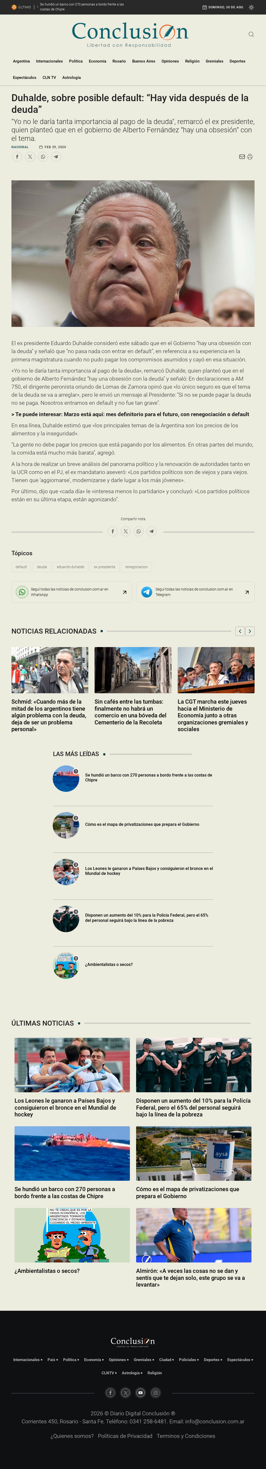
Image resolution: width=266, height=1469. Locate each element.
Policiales (187, 1359)
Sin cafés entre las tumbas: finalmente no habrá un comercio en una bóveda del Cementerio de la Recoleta (131, 711)
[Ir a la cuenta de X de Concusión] (125, 1392)
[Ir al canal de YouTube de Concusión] (140, 1392)
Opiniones (170, 61)
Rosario (119, 61)
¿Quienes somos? (72, 1436)
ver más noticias (133, 1298)
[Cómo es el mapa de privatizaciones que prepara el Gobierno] (193, 1153)
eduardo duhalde (70, 567)
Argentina (21, 61)
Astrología (71, 77)
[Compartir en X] (30, 157)
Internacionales (49, 61)
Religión (192, 61)
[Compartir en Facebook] (17, 157)
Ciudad (165, 1359)
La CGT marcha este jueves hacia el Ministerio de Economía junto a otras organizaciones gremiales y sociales (213, 715)
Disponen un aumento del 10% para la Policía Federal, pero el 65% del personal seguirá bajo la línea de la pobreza (146, 918)
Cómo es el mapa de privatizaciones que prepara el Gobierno (142, 824)
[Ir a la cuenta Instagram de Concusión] (155, 1392)
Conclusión (156, 1413)
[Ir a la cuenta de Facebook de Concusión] (110, 1392)
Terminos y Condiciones (186, 1436)
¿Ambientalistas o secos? (109, 964)
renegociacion (136, 567)
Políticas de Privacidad (125, 1436)
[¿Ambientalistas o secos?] (72, 1235)
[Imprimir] (250, 157)
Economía (97, 61)
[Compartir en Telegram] (56, 157)
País (51, 1359)
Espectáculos (24, 77)
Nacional (20, 147)
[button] (240, 631)
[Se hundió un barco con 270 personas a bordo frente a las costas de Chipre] (72, 1153)
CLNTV (108, 1373)
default (21, 567)
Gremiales (214, 61)
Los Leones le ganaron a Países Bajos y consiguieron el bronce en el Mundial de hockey (65, 1107)
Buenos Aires (143, 61)
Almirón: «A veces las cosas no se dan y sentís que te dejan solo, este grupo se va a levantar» (190, 1278)
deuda (42, 567)
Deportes (237, 61)
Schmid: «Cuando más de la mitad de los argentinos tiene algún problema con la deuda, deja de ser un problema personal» (48, 715)
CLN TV (49, 77)
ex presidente (104, 567)
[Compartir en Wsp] (43, 157)
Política (76, 61)
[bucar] (251, 34)
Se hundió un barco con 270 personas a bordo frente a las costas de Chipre (148, 777)
